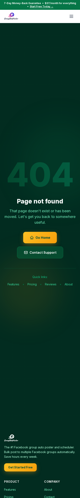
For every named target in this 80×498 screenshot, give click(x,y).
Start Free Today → (41, 6)
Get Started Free (20, 467)
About (69, 284)
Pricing (32, 284)
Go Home (42, 238)
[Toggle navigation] (71, 16)
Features (13, 284)
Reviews (50, 284)
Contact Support (43, 252)
